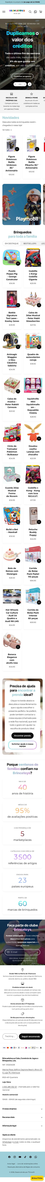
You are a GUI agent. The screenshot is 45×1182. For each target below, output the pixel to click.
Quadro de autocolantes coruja (33, 357)
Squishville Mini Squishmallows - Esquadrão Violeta (33, 406)
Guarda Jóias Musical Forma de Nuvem (12, 492)
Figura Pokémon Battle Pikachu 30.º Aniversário (31, 162)
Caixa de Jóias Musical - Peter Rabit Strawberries (33, 316)
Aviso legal (11, 1164)
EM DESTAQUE (11, 243)
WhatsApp (6, 1142)
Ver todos (6, 130)
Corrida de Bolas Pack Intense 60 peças (33, 614)
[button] (3, 11)
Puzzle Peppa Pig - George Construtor (12, 275)
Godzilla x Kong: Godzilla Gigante (33, 275)
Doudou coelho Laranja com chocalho (33, 450)
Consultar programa (22, 76)
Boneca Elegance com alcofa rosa (12, 658)
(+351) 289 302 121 (9, 1087)
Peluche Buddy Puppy (33, 532)
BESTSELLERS (30, 243)
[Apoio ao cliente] (35, 11)
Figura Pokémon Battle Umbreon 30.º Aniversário (12, 163)
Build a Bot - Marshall (12, 530)
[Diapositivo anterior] (15, 84)
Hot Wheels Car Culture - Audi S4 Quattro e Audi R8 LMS (12, 615)
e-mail (15, 1142)
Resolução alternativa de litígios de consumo (24, 1167)
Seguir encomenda (31, 1036)
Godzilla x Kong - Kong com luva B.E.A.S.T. (33, 492)
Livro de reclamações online (27, 1164)
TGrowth (31, 1172)
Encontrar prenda (22, 735)
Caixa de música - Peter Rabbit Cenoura (12, 403)
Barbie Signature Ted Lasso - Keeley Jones (12, 316)
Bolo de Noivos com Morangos (12, 571)
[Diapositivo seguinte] (25, 84)
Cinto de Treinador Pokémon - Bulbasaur (12, 450)
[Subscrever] (37, 952)
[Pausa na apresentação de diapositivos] (30, 84)
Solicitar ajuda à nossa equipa (22, 745)
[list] (22, 101)
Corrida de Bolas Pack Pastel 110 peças (33, 572)
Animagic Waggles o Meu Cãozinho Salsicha (12, 360)
